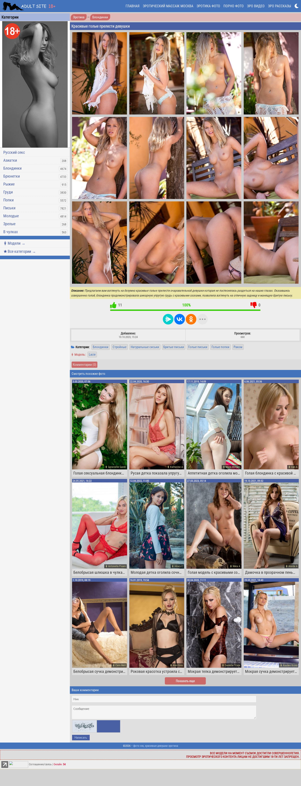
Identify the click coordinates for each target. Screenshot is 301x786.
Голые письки (197, 347)
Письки (9, 208)
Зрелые (9, 223)
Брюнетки (11, 176)
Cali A (294, 467)
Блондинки (12, 168)
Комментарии (84, 365)
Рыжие (9, 184)
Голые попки (220, 347)
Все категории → (22, 251)
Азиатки (10, 160)
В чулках (10, 231)
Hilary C (179, 566)
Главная (132, 6)
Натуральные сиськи (145, 347)
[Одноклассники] (191, 319)
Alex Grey (178, 665)
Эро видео (256, 6)
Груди (8, 192)
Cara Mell (120, 665)
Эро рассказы (279, 6)
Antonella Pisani (117, 566)
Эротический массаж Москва (168, 6)
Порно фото (233, 6)
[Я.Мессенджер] (168, 319)
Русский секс (14, 152)
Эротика (78, 17)
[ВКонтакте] (179, 319)
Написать (80, 737)
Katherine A (176, 467)
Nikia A (236, 566)
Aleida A (292, 566)
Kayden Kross (290, 665)
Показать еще (185, 681)
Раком (238, 347)
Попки (8, 200)
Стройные (119, 347)
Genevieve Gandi (117, 467)
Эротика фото (208, 6)
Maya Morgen (233, 467)
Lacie (92, 354)
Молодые (11, 216)
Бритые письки (173, 347)
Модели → (16, 243)
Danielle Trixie (232, 665)
